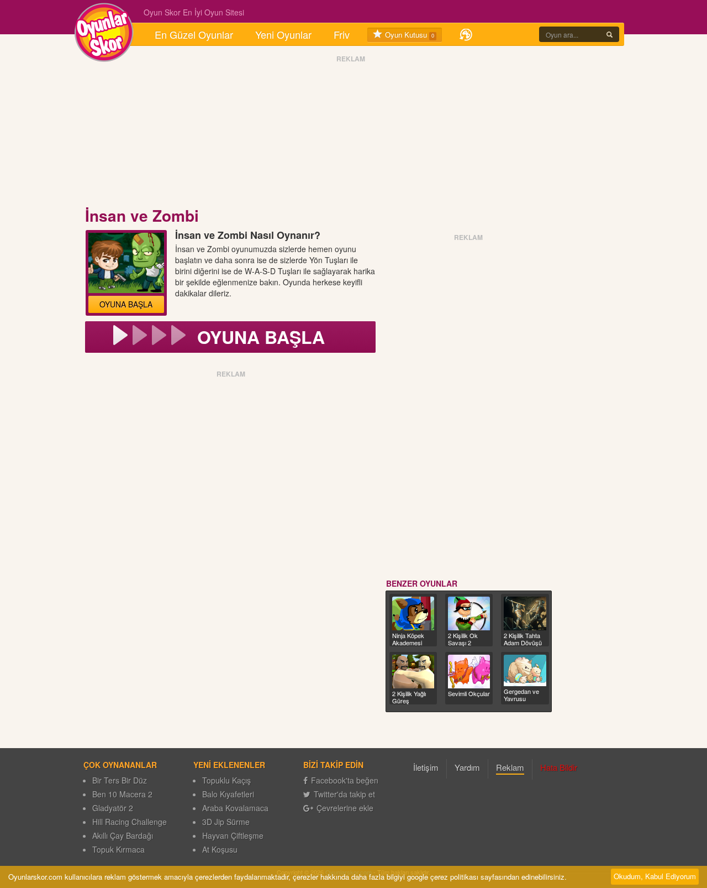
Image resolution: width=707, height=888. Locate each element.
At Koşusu (220, 849)
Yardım (467, 767)
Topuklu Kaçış (226, 780)
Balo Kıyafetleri (228, 794)
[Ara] (609, 34)
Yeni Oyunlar (283, 34)
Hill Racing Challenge (129, 821)
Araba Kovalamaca (235, 807)
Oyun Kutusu (408, 34)
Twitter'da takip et (344, 794)
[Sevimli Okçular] (469, 671)
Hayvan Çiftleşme (232, 835)
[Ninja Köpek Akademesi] (413, 613)
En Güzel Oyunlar (194, 34)
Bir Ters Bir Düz (119, 780)
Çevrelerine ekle (344, 807)
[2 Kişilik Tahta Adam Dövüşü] (525, 613)
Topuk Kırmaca (118, 849)
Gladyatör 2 (112, 807)
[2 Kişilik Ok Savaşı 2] (469, 613)
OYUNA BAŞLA (125, 304)
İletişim (426, 767)
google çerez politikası (442, 876)
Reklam (510, 767)
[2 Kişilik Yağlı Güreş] (413, 671)
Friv (342, 34)
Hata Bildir (558, 767)
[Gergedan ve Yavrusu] (525, 670)
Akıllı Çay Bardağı (122, 835)
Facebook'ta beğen (344, 780)
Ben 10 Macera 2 (122, 794)
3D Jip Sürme (226, 821)
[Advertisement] (351, 134)
